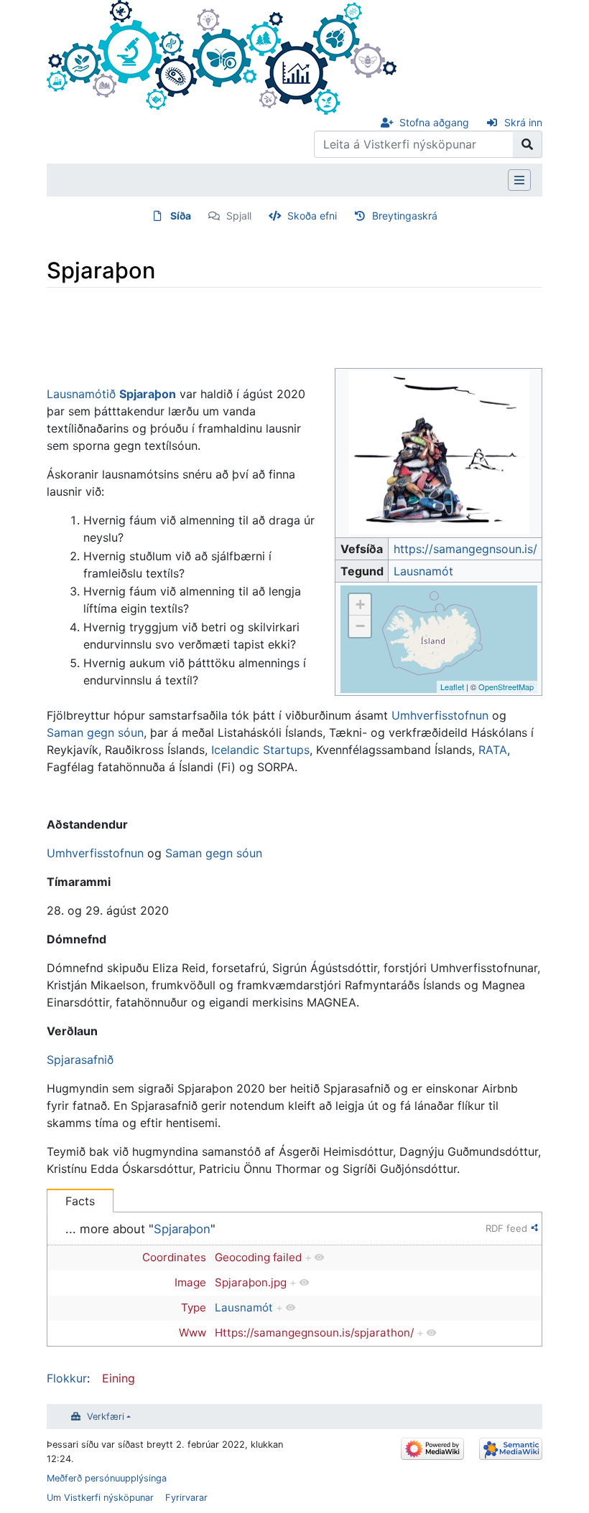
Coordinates (174, 1257)
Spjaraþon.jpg (251, 1282)
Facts (80, 1201)
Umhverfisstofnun (439, 715)
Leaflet (452, 686)
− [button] (360, 626)
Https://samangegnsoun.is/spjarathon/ (314, 1332)
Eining (118, 1378)
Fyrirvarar (186, 1497)
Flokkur (67, 1378)
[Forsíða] (221, 56)
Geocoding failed (258, 1257)
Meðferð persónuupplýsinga (107, 1478)
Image (190, 1282)
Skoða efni (312, 215)
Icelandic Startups (260, 750)
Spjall (238, 215)
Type (193, 1307)
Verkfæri (105, 1416)
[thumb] (438, 452)
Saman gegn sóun (95, 732)
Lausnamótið (81, 394)
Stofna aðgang (434, 122)
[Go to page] (527, 144)
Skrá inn (523, 122)
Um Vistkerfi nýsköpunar (100, 1497)
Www (192, 1332)
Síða (180, 215)
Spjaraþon (182, 1229)
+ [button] (360, 604)
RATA (492, 750)
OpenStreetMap (506, 686)
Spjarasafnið (80, 1059)
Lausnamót (423, 571)
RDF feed (506, 1228)
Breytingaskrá (404, 215)
